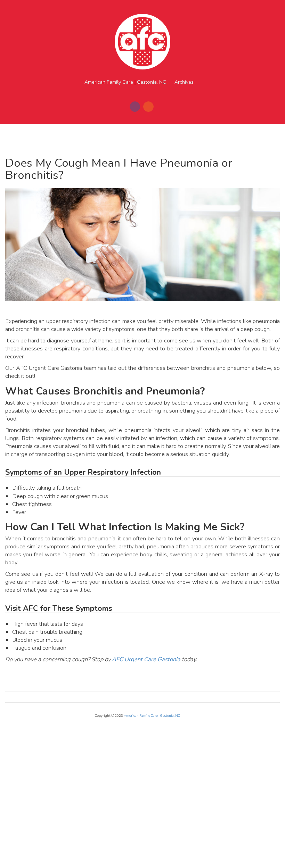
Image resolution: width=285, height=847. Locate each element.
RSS (148, 106)
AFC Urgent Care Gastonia (146, 659)
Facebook (135, 106)
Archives (184, 82)
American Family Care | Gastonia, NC (125, 82)
